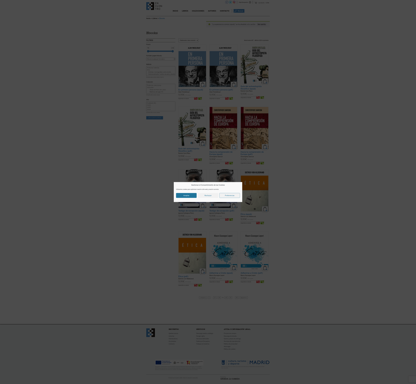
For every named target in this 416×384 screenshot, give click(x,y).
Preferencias (229, 195)
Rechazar (208, 195)
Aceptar (186, 195)
